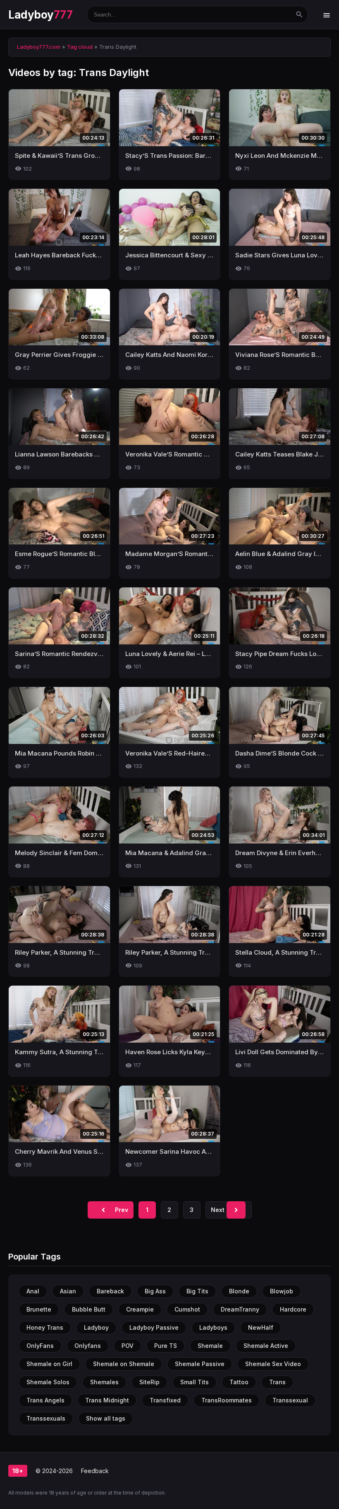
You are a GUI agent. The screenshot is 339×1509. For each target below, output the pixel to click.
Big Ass (155, 1291)
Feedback (95, 1470)
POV (128, 1345)
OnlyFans (40, 1345)
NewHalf (260, 1327)
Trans (277, 1381)
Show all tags (105, 1418)
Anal (32, 1291)
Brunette (38, 1309)
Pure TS (165, 1345)
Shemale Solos (47, 1381)
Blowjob (281, 1291)
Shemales (104, 1381)
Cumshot (187, 1309)
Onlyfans (87, 1345)
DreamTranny (240, 1309)
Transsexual (290, 1400)
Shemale (210, 1345)
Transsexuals (45, 1418)
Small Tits (194, 1381)
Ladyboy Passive (154, 1327)
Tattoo (238, 1381)
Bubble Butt (88, 1309)
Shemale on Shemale (123, 1363)
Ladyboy (40, 14)
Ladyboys (213, 1327)
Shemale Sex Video (273, 1363)
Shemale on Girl (49, 1363)
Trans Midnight (107, 1400)
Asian (68, 1291)
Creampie (140, 1309)
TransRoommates (226, 1400)
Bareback (110, 1291)
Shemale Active (266, 1345)
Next (225, 1210)
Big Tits (197, 1291)
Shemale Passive (199, 1363)
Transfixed (165, 1400)
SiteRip (149, 1381)
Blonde (239, 1291)
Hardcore (293, 1309)
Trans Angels (45, 1400)
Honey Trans (44, 1327)
